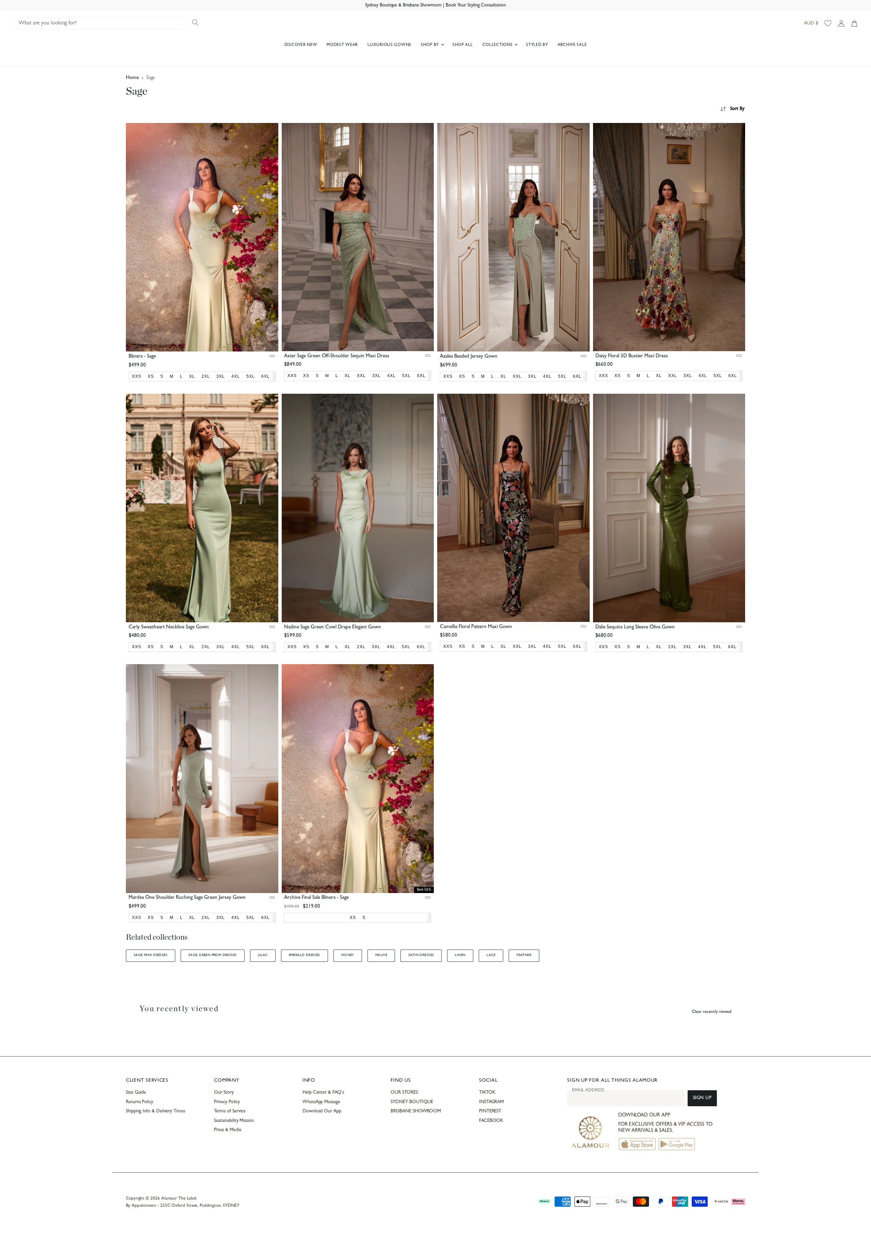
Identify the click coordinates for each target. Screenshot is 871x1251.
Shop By (430, 45)
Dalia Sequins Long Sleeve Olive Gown (635, 627)
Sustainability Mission (233, 1121)
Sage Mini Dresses (150, 955)
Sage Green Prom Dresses (212, 955)
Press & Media (227, 1130)
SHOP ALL (463, 45)
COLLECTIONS (498, 45)
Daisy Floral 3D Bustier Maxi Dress (631, 356)
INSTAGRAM (491, 1102)
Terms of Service (230, 1111)
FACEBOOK (491, 1121)
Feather (523, 955)
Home (132, 78)
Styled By (537, 45)
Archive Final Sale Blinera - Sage (316, 898)
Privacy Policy (227, 1102)
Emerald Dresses (304, 955)
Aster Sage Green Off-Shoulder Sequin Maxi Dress (336, 356)
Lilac (263, 955)
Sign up (702, 1098)
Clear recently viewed (712, 1012)
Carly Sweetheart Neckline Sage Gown (169, 627)
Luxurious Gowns (389, 45)
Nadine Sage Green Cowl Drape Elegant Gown (332, 627)
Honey (347, 955)
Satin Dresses (421, 955)
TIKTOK (487, 1092)
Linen (460, 955)
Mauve (381, 955)
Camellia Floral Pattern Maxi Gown (476, 627)
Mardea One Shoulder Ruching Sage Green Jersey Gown (187, 898)
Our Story (223, 1092)
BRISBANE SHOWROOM (416, 1111)
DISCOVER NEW (300, 45)
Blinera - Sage (142, 356)
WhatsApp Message (321, 1102)
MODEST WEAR (342, 45)
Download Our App (321, 1111)
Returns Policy (139, 1102)
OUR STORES (404, 1092)
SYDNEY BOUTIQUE (412, 1102)
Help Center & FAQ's (323, 1092)
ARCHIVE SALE (572, 45)
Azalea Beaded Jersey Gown (468, 356)
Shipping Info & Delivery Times (155, 1111)
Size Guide (136, 1092)
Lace (491, 955)
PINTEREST (490, 1111)
